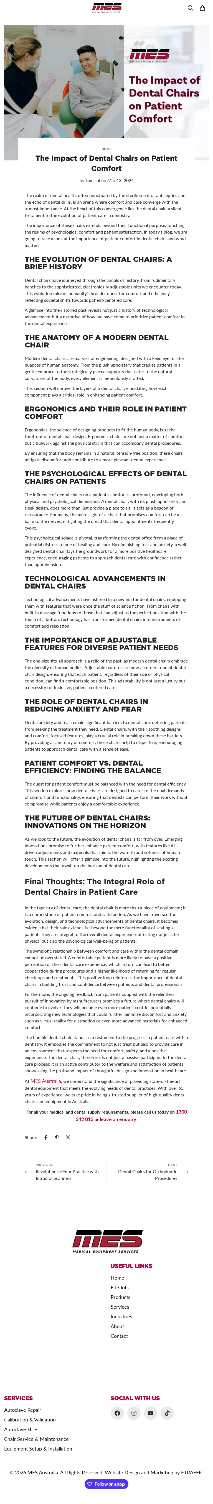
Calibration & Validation (30, 1419)
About (117, 1326)
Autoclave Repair (22, 1410)
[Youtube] (150, 1413)
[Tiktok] (167, 1413)
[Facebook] (45, 1137)
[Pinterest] (57, 1137)
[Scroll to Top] (202, 1473)
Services (120, 1307)
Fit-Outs (120, 1287)
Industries (121, 1316)
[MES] (106, 8)
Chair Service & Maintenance (36, 1439)
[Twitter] (68, 1137)
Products (120, 1297)
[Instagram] (134, 1413)
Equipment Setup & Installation (38, 1449)
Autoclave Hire (20, 1429)
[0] (202, 8)
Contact (119, 1336)
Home (117, 1278)
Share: (31, 1137)
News (107, 149)
